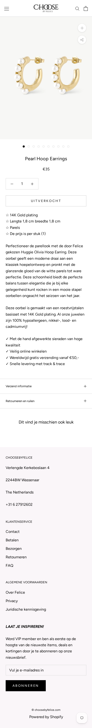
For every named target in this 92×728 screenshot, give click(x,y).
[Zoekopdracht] (77, 8)
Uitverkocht (46, 201)
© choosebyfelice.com (46, 710)
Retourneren (16, 557)
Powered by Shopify (46, 717)
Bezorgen (14, 548)
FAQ (9, 565)
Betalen (12, 540)
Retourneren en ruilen (20, 401)
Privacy (12, 601)
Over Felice (15, 592)
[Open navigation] (6, 8)
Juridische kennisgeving (26, 609)
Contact (13, 531)
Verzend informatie (19, 386)
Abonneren (26, 686)
